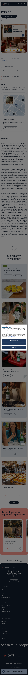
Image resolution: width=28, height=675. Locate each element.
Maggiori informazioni (11, 336)
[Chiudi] (25, 326)
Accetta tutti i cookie (14, 343)
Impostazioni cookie (14, 340)
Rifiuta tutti (14, 347)
